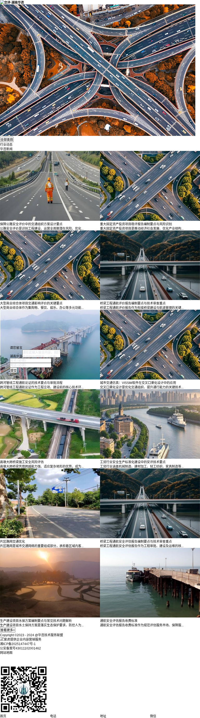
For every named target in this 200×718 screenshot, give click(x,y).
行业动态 (6, 145)
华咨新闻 (6, 149)
